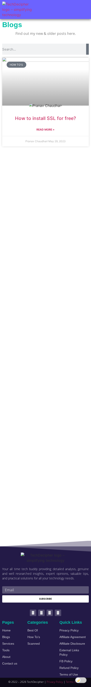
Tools (5, 650)
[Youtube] (50, 613)
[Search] (87, 49)
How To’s (33, 637)
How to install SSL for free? (45, 118)
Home (6, 630)
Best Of (32, 630)
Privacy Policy (69, 630)
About (6, 657)
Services (8, 643)
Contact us (9, 663)
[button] (83, 9)
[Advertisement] (45, 344)
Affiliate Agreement (72, 637)
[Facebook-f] (41, 613)
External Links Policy (69, 652)
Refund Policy (69, 668)
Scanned (33, 643)
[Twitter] (33, 613)
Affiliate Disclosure (72, 643)
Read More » (45, 129)
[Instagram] (58, 613)
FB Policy (65, 661)
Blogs (6, 637)
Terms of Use (68, 674)
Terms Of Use (74, 682)
